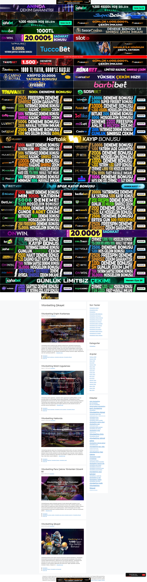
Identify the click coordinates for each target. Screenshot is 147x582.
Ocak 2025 (92, 370)
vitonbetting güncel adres (97, 439)
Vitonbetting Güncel (94, 436)
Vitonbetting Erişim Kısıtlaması (55, 313)
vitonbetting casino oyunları (96, 420)
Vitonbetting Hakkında (51, 418)
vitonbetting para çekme (95, 465)
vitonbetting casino (94, 418)
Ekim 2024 (92, 376)
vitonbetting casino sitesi (97, 422)
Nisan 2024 (92, 388)
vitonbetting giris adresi (95, 428)
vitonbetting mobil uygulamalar (48, 409)
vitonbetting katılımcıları (59, 357)
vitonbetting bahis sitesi (95, 414)
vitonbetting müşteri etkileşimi (94, 460)
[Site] (36, 100)
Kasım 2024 (92, 374)
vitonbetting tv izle (95, 477)
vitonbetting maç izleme (96, 453)
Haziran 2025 (93, 364)
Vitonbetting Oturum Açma (96, 319)
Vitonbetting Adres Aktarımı (96, 335)
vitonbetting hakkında (47, 460)
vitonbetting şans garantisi (93, 490)
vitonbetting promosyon (95, 466)
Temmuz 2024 (93, 382)
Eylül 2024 (92, 378)
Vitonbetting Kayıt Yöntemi (96, 325)
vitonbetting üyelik (63, 460)
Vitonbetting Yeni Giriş (95, 481)
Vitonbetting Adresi (94, 308)
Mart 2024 (92, 390)
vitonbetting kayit (94, 444)
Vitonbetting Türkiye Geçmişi (96, 317)
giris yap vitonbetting (95, 404)
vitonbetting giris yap (93, 432)
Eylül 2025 (92, 362)
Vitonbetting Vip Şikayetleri (56, 569)
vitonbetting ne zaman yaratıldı (48, 515)
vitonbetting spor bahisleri (96, 473)
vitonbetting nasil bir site (97, 463)
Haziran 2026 (93, 359)
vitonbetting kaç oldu (97, 446)
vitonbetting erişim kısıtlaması (48, 357)
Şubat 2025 (92, 368)
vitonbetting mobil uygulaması (60, 409)
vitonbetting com (95, 424)
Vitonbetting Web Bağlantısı (96, 314)
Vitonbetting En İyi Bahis (95, 333)
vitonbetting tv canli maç (95, 475)
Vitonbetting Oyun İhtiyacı (95, 321)
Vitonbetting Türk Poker (95, 327)
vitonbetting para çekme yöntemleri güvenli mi (64, 515)
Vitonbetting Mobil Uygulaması (55, 366)
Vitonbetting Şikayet (68, 357)
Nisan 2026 (92, 361)
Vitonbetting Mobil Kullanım (96, 331)
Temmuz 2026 (93, 357)
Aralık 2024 (92, 372)
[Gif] (73, 139)
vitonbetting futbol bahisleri (96, 427)
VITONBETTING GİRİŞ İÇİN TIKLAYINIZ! (73, 56)
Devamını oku (59, 352)
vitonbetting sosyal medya (96, 469)
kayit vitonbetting (96, 408)
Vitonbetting (45, 355)
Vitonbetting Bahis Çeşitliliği (96, 323)
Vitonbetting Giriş (94, 310)
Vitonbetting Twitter (96, 479)
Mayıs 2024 (92, 386)
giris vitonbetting (94, 403)
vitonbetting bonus (94, 417)
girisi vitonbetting (95, 401)
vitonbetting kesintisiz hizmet (94, 448)
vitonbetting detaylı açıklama (94, 425)
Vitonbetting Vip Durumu (95, 315)
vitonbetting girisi (95, 430)
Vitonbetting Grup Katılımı (95, 329)
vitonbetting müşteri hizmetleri (97, 461)
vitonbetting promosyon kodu (97, 468)
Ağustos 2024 (93, 380)
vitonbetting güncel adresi (97, 443)
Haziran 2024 (93, 384)
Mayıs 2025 (92, 366)
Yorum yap (45, 358)
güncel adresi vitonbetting (97, 406)
